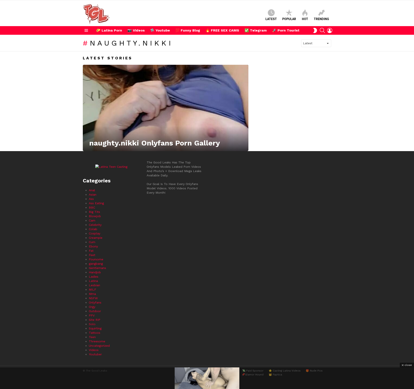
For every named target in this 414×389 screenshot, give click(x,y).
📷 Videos (136, 30)
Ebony (93, 246)
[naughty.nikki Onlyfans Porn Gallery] (165, 108)
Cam (92, 220)
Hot (305, 19)
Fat (91, 250)
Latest (271, 19)
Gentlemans (97, 268)
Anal (92, 190)
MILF (92, 289)
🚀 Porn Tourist (286, 30)
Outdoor (95, 311)
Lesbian (94, 285)
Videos (94, 350)
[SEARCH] (322, 30)
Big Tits (94, 211)
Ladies (93, 276)
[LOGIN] (329, 30)
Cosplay (94, 233)
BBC (92, 207)
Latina (93, 281)
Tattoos (94, 332)
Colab (93, 229)
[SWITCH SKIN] (315, 30)
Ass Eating (96, 203)
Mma (92, 294)
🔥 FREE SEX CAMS (222, 30)
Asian (92, 194)
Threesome (97, 341)
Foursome (96, 259)
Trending (321, 19)
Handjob (95, 272)
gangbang (96, 263)
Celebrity (95, 224)
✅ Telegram (256, 30)
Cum (92, 242)
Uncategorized (99, 345)
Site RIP (94, 319)
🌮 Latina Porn (109, 30)
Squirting (95, 328)
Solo (92, 324)
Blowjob (95, 216)
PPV (92, 315)
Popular (289, 19)
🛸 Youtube (160, 30)
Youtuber (95, 354)
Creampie (95, 237)
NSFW (93, 298)
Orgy (92, 306)
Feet (92, 255)
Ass (91, 199)
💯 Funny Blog (187, 30)
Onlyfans (95, 302)
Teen (92, 337)
